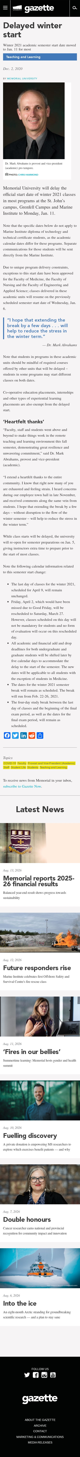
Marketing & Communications (40, 1437)
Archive (40, 1425)
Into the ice (19, 1303)
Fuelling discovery (30, 1135)
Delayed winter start (32, 30)
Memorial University (22, 78)
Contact (40, 1431)
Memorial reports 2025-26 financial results (38, 881)
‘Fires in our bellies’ (31, 1052)
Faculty (22, 763)
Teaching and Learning (53, 767)
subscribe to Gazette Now (22, 786)
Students (32, 767)
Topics (8, 758)
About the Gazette (40, 1420)
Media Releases (40, 1442)
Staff (6, 767)
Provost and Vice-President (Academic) (51, 763)
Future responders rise (37, 968)
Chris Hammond (28, 175)
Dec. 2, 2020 (12, 68)
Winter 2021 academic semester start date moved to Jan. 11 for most (39, 47)
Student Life (18, 767)
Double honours (27, 1219)
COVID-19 (10, 763)
